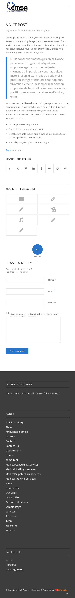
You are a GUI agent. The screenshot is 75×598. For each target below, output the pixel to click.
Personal (11, 564)
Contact (10, 441)
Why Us (10, 530)
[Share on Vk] (49, 168)
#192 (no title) (14, 422)
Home (9, 455)
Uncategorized (14, 569)
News (9, 483)
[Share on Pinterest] (25, 168)
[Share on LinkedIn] (34, 168)
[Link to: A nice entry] (53, 220)
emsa (48, 30)
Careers (10, 436)
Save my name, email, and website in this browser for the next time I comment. (34, 315)
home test (12, 460)
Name (52, 279)
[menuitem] (67, 7)
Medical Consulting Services (22, 464)
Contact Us (12, 445)
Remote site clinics (17, 502)
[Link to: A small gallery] (53, 209)
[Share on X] (18, 168)
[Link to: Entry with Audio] (21, 220)
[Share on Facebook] (10, 168)
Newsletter (12, 488)
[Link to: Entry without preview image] (21, 209)
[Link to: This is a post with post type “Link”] (53, 199)
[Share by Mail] (65, 168)
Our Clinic (11, 492)
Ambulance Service (17, 431)
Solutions (11, 516)
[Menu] (67, 7)
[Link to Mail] (66, 593)
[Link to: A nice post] (21, 230)
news (38, 30)
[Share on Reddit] (57, 168)
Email (51, 291)
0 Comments (25, 30)
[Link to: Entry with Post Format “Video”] (21, 199)
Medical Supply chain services (23, 474)
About (9, 427)
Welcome (11, 525)
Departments (14, 450)
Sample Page (13, 506)
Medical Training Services (21, 478)
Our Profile (12, 497)
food (14, 150)
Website (52, 302)
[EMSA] (31, 7)
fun (19, 150)
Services (11, 511)
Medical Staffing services (20, 469)
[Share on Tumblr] (41, 168)
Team (9, 521)
